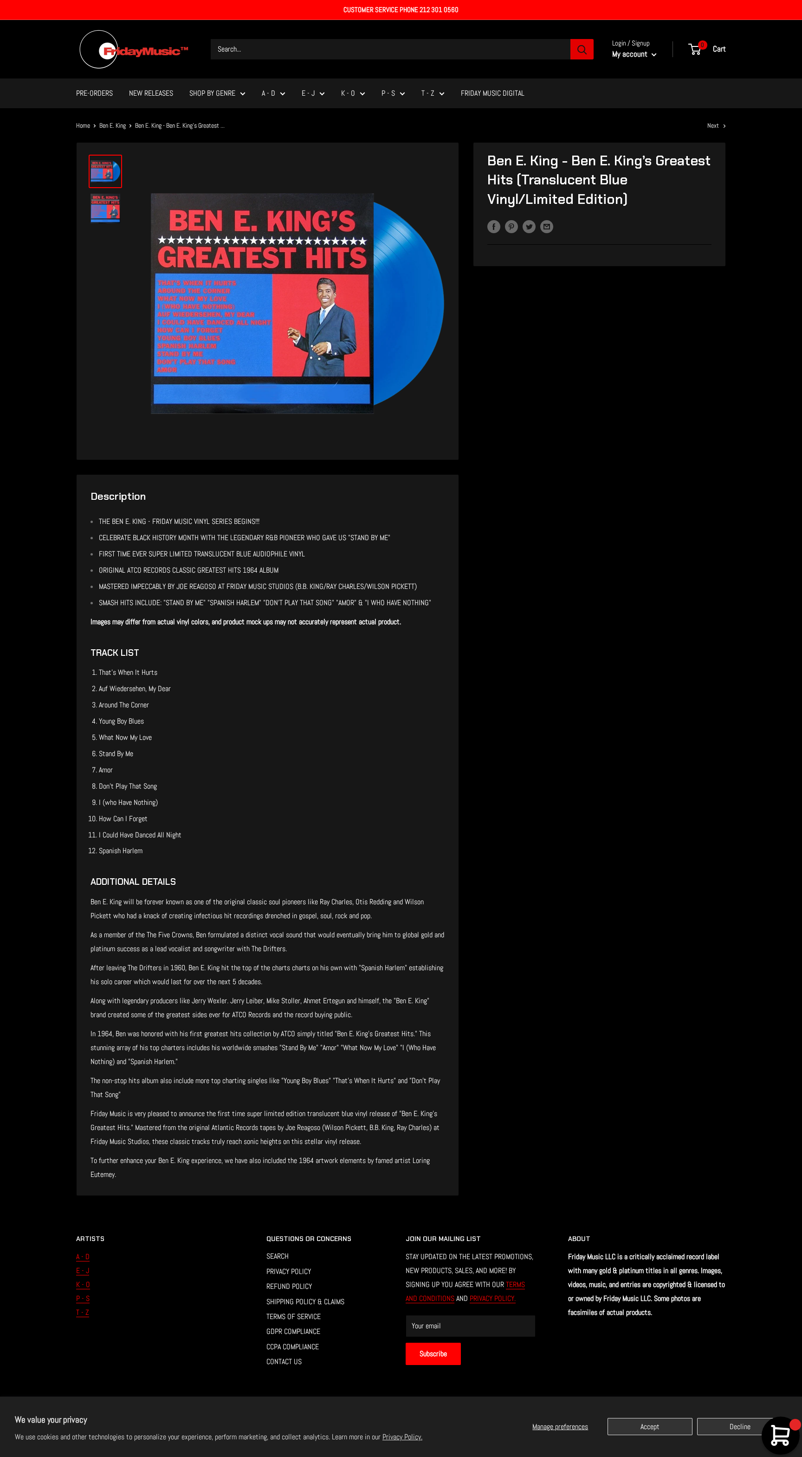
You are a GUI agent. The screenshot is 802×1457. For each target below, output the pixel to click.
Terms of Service (293, 1316)
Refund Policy (289, 1286)
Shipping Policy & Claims (305, 1302)
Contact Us (284, 1361)
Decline (740, 1426)
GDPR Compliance (293, 1331)
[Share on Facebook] (493, 227)
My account (630, 54)
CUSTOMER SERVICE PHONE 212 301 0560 (401, 9)
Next (713, 125)
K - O (348, 93)
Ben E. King (112, 125)
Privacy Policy (288, 1271)
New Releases (151, 93)
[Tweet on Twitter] (529, 227)
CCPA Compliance (292, 1347)
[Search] (582, 49)
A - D (268, 93)
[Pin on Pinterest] (511, 227)
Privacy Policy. (402, 1437)
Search (277, 1256)
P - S (388, 93)
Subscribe (433, 1354)
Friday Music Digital (492, 93)
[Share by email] (546, 227)
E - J (308, 93)
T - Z (427, 93)
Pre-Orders (94, 93)
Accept (650, 1426)
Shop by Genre (212, 93)
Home (83, 125)
